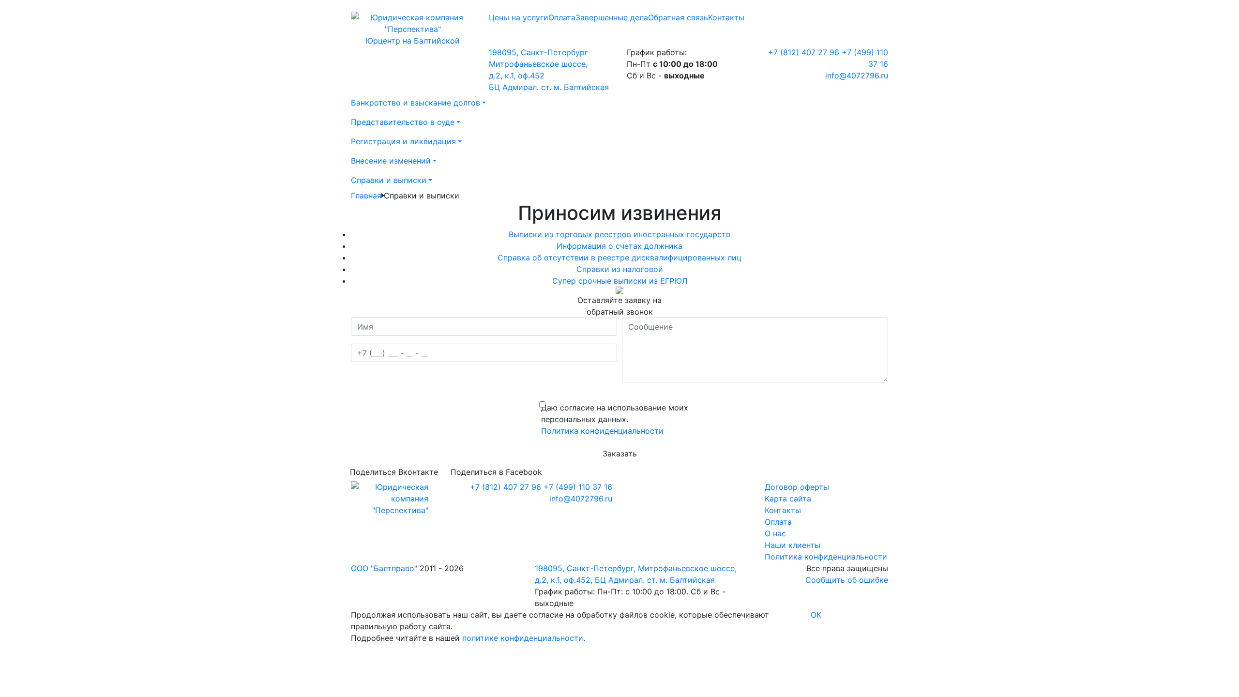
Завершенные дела (611, 17)
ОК (816, 615)
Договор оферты (797, 487)
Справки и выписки (388, 180)
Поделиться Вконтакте (394, 472)
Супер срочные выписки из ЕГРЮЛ (619, 281)
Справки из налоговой (619, 269)
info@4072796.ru (856, 75)
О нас (775, 533)
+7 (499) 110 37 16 (578, 487)
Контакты (726, 17)
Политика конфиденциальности (602, 431)
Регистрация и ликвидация (403, 141)
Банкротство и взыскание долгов (415, 102)
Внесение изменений (391, 161)
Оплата (561, 17)
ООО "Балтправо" (384, 568)
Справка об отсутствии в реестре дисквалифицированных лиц (619, 257)
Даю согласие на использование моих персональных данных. (614, 413)
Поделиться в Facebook (496, 472)
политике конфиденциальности (522, 638)
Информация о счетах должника (619, 246)
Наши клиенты (792, 545)
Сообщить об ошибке (846, 580)
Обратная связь (678, 17)
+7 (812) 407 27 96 (803, 52)
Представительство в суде (402, 122)
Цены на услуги (518, 17)
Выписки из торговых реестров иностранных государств (619, 234)
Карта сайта (788, 498)
